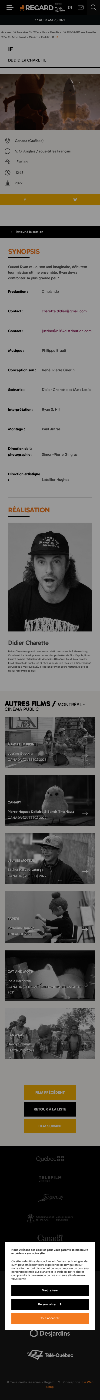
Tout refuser (50, 1290)
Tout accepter (50, 1318)
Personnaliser (47, 1304)
